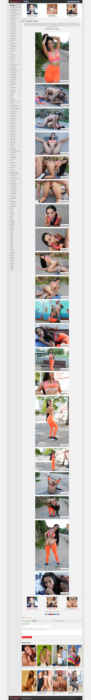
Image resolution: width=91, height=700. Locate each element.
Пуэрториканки (12, 252)
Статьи (11, 103)
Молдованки (12, 260)
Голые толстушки (13, 74)
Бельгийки (12, 257)
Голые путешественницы (14, 178)
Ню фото (11, 41)
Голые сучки (12, 62)
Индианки (12, 237)
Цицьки (11, 53)
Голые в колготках (13, 43)
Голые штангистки (13, 67)
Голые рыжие (12, 139)
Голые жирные (12, 33)
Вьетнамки (12, 250)
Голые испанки (12, 61)
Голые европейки (13, 69)
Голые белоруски (13, 183)
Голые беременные (13, 46)
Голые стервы (12, 66)
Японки (11, 216)
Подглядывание (13, 23)
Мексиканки (12, 229)
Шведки (11, 247)
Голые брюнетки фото (14, 10)
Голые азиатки (12, 131)
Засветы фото (12, 48)
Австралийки (12, 222)
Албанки (11, 270)
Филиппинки (12, 263)
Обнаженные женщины (14, 64)
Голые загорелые (13, 22)
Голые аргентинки (13, 87)
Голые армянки (13, 49)
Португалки (12, 240)
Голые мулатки (12, 31)
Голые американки (13, 90)
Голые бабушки (13, 28)
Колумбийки (12, 224)
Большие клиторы (13, 36)
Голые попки (12, 20)
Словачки (11, 268)
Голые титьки (12, 80)
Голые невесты (12, 35)
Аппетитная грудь (13, 165)
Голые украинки (13, 72)
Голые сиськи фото (13, 18)
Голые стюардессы (13, 79)
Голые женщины (13, 54)
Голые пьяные (12, 136)
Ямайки (11, 239)
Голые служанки (13, 142)
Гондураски (12, 258)
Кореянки (11, 235)
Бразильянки (12, 221)
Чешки (11, 97)
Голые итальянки (13, 84)
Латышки (11, 234)
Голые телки (12, 56)
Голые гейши (12, 51)
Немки (11, 219)
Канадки (11, 95)
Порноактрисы (12, 92)
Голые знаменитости (13, 12)
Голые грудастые (13, 38)
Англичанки (12, 100)
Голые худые (12, 144)
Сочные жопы (12, 59)
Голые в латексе (13, 149)
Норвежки (12, 253)
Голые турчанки (13, 82)
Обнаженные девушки (14, 172)
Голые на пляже (13, 15)
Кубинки (11, 242)
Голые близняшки (13, 157)
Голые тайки (12, 203)
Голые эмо (12, 121)
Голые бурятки (12, 180)
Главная (26, 1)
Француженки (12, 98)
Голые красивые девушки (14, 108)
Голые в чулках (12, 30)
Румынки (11, 226)
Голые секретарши (13, 190)
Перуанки (12, 227)
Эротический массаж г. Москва (15, 7)
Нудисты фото (12, 141)
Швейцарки (12, 266)
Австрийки (12, 265)
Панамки (11, 245)
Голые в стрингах (13, 25)
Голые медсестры (13, 77)
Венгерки (11, 93)
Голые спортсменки (13, 123)
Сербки (11, 232)
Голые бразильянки (13, 185)
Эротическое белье (13, 17)
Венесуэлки (12, 255)
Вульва (11, 85)
